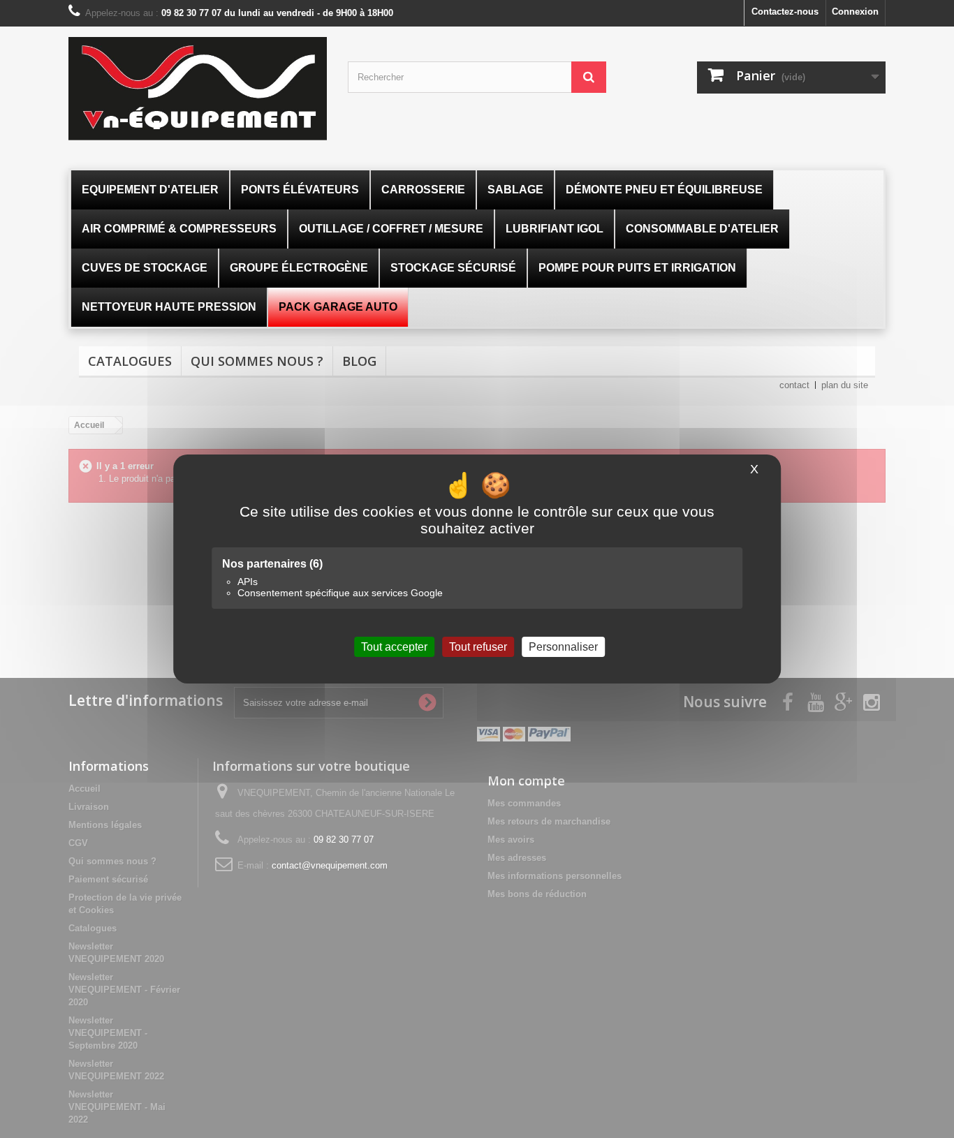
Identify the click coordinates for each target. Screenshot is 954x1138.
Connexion (855, 11)
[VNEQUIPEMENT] (197, 88)
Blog (359, 361)
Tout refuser (478, 647)
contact (794, 385)
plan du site (844, 385)
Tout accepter (394, 647)
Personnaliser (563, 647)
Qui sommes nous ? (257, 361)
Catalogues (130, 361)
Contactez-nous (785, 11)
